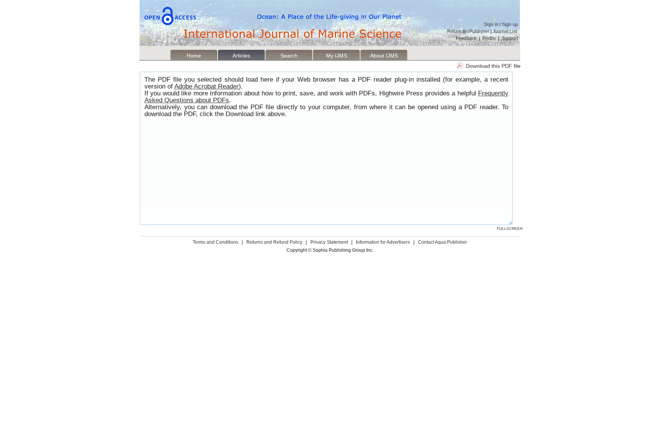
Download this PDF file (493, 66)
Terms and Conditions (215, 242)
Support (509, 38)
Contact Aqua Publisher (442, 242)
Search (289, 55)
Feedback (466, 38)
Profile (489, 38)
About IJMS (384, 55)
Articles (241, 55)
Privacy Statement (329, 242)
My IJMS (336, 55)
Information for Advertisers (383, 242)
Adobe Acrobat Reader (206, 86)
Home (194, 55)
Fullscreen (510, 228)
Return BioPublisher (468, 31)
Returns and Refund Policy (274, 242)
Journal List (505, 31)
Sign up (510, 24)
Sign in (491, 24)
